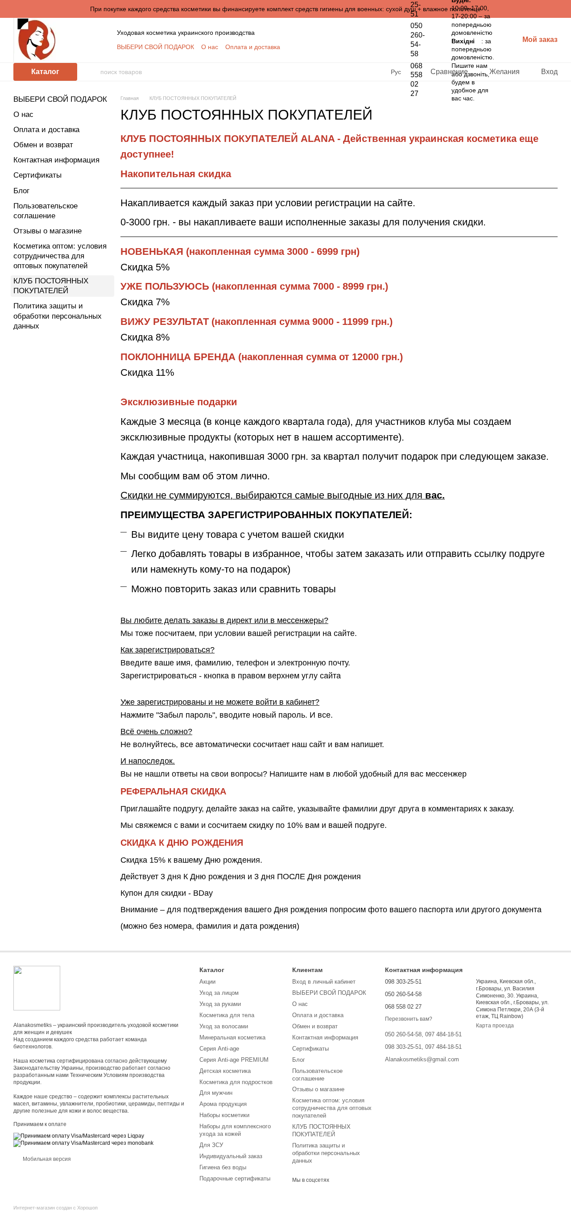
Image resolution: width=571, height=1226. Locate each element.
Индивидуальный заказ (230, 1156)
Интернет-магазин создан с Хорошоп (55, 1207)
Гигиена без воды (222, 1167)
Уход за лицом (219, 992)
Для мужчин (215, 1092)
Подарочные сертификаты (234, 1178)
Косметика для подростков (236, 1082)
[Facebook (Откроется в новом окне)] (360, 46)
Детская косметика (225, 1071)
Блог (21, 191)
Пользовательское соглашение (317, 1075)
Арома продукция (223, 1104)
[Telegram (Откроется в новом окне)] (371, 46)
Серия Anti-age (219, 1048)
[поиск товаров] (93, 72)
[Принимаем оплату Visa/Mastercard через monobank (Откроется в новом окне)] (83, 1143)
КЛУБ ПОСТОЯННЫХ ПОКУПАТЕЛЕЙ (321, 1130)
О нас (209, 46)
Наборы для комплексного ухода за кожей (235, 1130)
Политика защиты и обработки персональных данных (57, 316)
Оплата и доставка (252, 46)
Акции (207, 981)
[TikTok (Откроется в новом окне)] (349, 46)
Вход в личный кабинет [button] (324, 981)
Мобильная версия (46, 1159)
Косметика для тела (226, 1015)
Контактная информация (56, 160)
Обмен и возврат (43, 145)
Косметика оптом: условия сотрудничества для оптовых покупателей (60, 256)
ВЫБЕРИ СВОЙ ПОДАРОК (155, 46)
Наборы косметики (224, 1115)
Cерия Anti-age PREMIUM (234, 1059)
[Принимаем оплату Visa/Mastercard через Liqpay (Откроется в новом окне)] (78, 1136)
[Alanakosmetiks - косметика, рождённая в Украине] (36, 988)
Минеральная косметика (232, 1037)
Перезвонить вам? (408, 1019)
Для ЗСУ (211, 1145)
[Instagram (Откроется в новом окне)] (339, 46)
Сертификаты (37, 175)
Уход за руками (220, 1004)
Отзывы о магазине (47, 231)
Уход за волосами (223, 1026)
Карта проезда (495, 1025)
